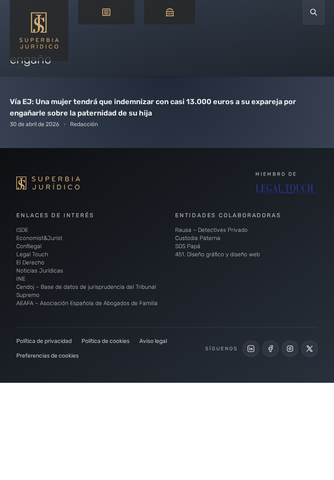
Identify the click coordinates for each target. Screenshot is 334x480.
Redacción (84, 124)
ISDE (22, 230)
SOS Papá (187, 246)
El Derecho (30, 262)
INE (20, 278)
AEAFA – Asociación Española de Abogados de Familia (87, 303)
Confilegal (29, 246)
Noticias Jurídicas (39, 270)
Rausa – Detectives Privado (211, 230)
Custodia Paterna (197, 238)
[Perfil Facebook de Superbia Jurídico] (270, 348)
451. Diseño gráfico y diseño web (217, 254)
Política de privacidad (44, 341)
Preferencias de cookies (47, 355)
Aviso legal (153, 341)
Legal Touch (32, 254)
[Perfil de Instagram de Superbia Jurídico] (290, 348)
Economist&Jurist (39, 238)
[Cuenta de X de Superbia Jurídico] (309, 348)
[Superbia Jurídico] (61, 183)
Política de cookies (105, 341)
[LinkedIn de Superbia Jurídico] (251, 348)
